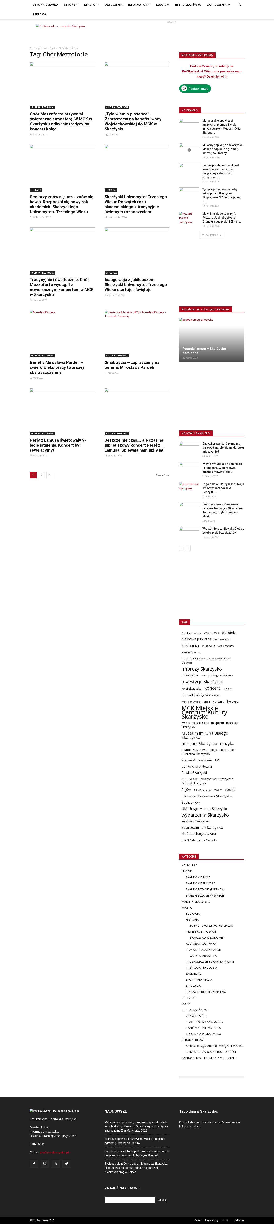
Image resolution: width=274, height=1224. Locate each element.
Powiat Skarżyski (194, 773)
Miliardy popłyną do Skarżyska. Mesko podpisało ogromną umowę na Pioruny (222, 149)
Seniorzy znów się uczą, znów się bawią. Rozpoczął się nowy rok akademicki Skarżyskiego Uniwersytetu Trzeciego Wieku (61, 204)
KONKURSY (189, 865)
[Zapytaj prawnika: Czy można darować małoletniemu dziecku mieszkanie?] (189, 449)
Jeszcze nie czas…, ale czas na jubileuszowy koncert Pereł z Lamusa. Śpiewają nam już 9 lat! (135, 445)
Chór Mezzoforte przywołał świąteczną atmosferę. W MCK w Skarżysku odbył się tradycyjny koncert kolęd (61, 121)
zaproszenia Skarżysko (202, 827)
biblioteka (229, 633)
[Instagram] (45, 1164)
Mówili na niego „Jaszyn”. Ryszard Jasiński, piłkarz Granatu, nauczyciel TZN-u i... (221, 217)
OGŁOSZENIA (114, 5)
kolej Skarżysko (192, 688)
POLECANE (189, 998)
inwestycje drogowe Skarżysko (217, 675)
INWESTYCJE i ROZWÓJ (201, 931)
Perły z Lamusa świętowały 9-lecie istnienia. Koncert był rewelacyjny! (58, 445)
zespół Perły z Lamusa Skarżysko (199, 839)
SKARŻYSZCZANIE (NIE (201, 889)
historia (190, 645)
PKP (217, 760)
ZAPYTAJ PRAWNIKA (203, 955)
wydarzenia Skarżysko (205, 815)
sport (229, 789)
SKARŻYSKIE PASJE (198, 877)
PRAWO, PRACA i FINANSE (203, 949)
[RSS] (56, 1164)
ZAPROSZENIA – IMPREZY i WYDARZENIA (209, 1058)
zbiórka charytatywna (199, 833)
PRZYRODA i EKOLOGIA (201, 967)
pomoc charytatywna (197, 766)
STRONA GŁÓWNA (45, 5)
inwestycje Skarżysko (202, 682)
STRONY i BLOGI (193, 1040)
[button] (239, 5)
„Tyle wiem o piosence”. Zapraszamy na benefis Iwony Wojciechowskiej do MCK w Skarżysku (133, 121)
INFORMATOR (137, 5)
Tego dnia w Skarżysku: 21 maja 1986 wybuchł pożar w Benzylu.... (223, 488)
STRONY (69, 5)
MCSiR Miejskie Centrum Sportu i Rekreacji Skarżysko (210, 725)
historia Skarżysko (218, 646)
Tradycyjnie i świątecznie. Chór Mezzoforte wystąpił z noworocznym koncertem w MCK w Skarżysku (62, 287)
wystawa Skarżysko (195, 821)
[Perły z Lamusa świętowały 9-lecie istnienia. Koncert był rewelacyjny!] (62, 411)
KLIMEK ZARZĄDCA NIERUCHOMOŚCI (211, 1052)
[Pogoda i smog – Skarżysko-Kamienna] (211, 340)
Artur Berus (211, 633)
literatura (232, 701)
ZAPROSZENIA (217, 5)
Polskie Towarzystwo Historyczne (212, 925)
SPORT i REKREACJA (199, 979)
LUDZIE (161, 5)
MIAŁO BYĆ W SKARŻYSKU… (204, 1022)
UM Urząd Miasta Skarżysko (205, 809)
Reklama (239, 1220)
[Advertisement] (171, 33)
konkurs (227, 688)
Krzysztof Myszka (191, 701)
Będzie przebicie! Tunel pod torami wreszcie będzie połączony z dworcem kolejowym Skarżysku (137, 1153)
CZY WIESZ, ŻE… (196, 1016)
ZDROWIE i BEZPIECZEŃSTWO (206, 992)
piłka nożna (205, 760)
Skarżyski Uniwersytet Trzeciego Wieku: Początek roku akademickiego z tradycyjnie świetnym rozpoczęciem (136, 204)
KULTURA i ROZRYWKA (42, 107)
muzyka (227, 743)
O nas (198, 1220)
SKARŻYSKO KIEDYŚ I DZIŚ (203, 1028)
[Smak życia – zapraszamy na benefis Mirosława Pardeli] (137, 333)
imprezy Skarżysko (202, 669)
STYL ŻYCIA (111, 272)
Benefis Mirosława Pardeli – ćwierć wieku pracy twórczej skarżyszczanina (57, 367)
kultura (218, 701)
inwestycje (190, 675)
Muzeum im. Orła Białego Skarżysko (205, 735)
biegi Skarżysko (222, 639)
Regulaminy (211, 1220)
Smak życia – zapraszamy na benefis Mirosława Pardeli (132, 365)
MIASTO (89, 5)
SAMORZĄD (194, 973)
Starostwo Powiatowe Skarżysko (207, 796)
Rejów (186, 790)
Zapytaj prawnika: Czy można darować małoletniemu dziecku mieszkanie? (223, 447)
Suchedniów (191, 802)
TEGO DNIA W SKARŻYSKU (203, 1034)
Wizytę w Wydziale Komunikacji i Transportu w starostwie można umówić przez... (222, 467)
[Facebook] (34, 1164)
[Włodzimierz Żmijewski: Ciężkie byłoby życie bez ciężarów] (189, 534)
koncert (212, 688)
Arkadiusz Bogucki (191, 632)
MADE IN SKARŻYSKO (196, 901)
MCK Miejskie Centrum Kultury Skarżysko (204, 712)
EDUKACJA (36, 190)
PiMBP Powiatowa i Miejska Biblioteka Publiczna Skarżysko (208, 752)
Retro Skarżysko (202, 789)
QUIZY (186, 1004)
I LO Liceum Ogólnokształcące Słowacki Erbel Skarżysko (206, 660)
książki (206, 701)
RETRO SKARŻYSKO (188, 5)
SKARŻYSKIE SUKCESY (200, 883)
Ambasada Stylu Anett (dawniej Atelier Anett (214, 1046)
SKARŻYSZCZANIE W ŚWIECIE (205, 895)
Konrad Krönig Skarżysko (201, 695)
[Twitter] (66, 1164)
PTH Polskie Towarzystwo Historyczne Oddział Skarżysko (207, 781)
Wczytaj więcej (210, 235)
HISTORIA (192, 919)
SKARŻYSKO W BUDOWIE (206, 937)
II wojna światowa (191, 652)
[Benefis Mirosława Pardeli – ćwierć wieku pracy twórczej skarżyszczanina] (62, 333)
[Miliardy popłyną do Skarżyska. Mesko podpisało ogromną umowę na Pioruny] (189, 150)
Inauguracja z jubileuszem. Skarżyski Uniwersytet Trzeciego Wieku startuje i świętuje (136, 284)
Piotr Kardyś (188, 760)
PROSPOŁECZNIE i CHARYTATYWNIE (210, 961)
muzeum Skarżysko (199, 743)
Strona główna (38, 48)
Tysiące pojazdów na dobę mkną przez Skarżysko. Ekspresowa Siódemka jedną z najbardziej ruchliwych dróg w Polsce (136, 1168)
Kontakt (226, 1220)
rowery (218, 789)
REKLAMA (39, 14)
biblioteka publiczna (196, 639)
